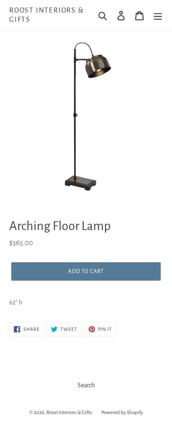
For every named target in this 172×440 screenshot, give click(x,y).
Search (86, 385)
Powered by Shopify (122, 412)
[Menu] (158, 15)
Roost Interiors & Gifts (46, 15)
